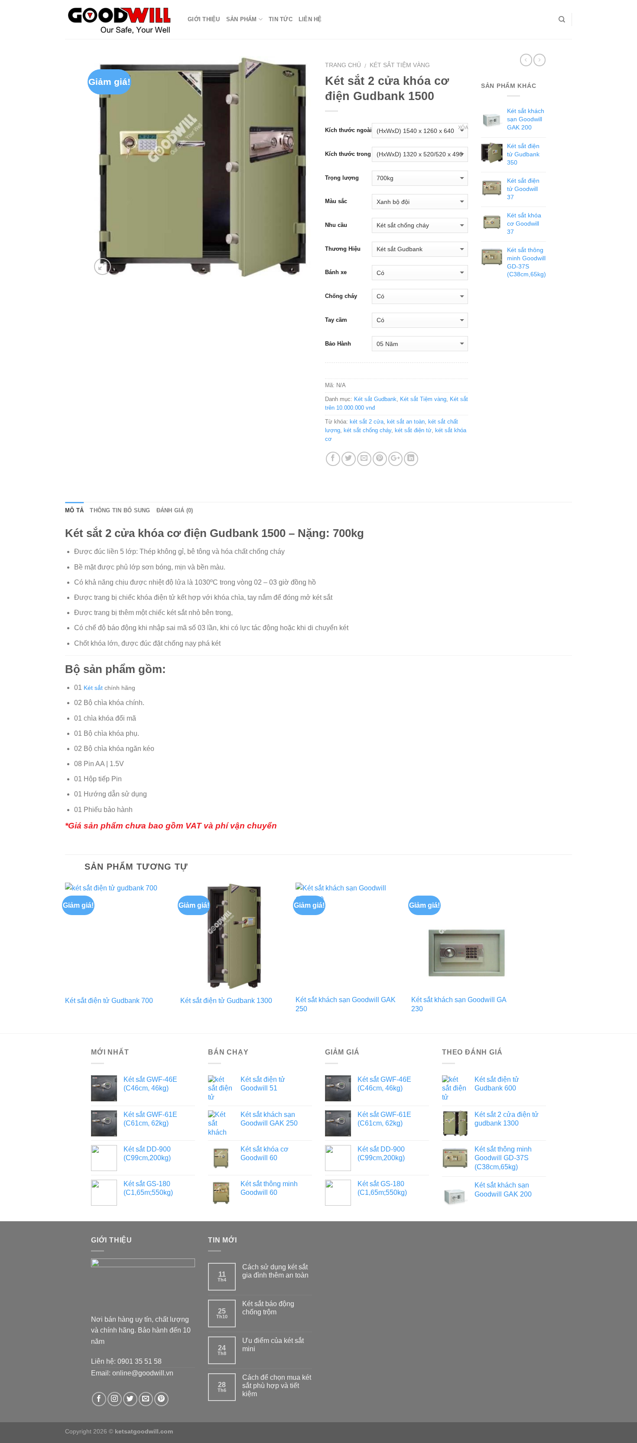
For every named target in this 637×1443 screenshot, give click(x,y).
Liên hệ (310, 19)
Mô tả (74, 510)
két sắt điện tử (413, 430)
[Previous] (65, 957)
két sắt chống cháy (367, 430)
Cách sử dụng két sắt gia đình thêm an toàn (275, 1271)
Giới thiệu (204, 19)
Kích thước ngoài (348, 130)
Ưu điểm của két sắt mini (273, 1344)
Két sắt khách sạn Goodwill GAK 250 (346, 1004)
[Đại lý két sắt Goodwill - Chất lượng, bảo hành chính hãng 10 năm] (120, 19)
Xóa (463, 127)
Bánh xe (336, 272)
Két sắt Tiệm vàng (400, 65)
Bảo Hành (338, 343)
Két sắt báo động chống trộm (268, 1308)
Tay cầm (336, 320)
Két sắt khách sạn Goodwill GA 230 (458, 1004)
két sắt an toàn (406, 421)
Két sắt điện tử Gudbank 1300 (226, 1000)
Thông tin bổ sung (120, 510)
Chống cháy (341, 296)
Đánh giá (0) (174, 510)
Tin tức (280, 19)
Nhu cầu (336, 225)
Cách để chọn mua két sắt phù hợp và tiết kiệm (276, 1386)
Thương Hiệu (343, 249)
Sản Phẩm (241, 19)
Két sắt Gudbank (375, 399)
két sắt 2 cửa (367, 421)
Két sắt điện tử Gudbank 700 (109, 1000)
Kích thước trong (348, 154)
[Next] (517, 957)
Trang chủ (343, 65)
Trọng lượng (342, 178)
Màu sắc (336, 201)
